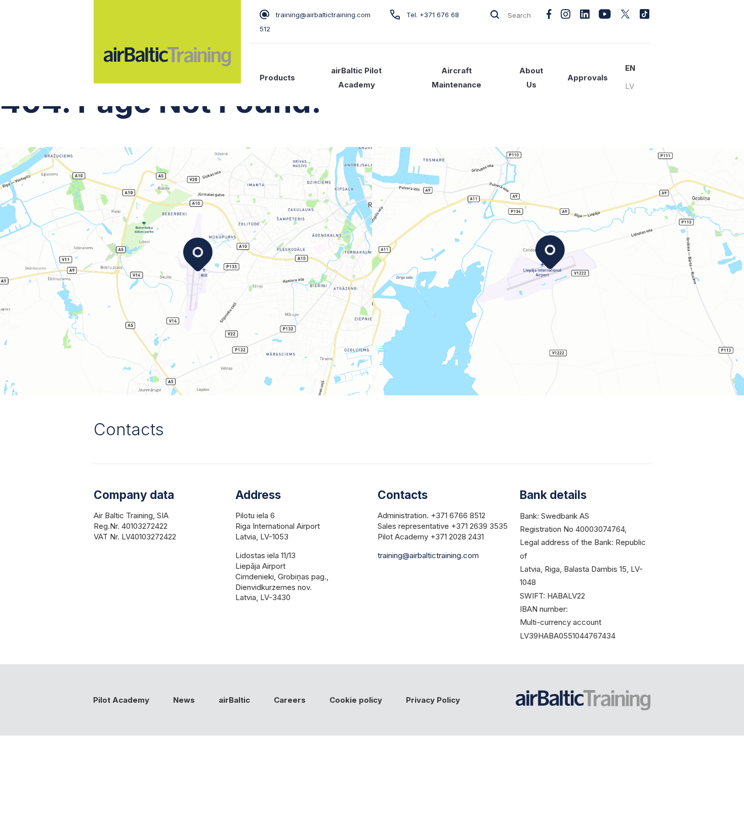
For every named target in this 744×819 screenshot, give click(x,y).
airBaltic (234, 700)
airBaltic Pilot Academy (356, 77)
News (184, 700)
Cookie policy (355, 700)
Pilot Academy (121, 700)
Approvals (587, 77)
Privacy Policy (433, 700)
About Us (531, 77)
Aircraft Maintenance (456, 77)
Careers (290, 700)
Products (277, 77)
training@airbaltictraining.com (323, 15)
